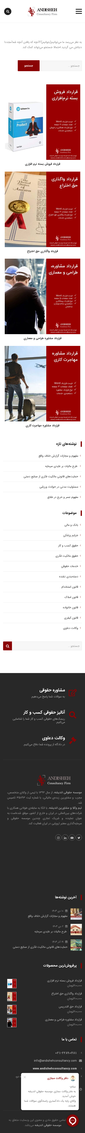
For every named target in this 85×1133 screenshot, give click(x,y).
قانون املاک (71, 597)
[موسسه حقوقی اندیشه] (42, 11)
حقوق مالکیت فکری (66, 556)
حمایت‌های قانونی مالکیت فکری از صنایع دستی (51, 476)
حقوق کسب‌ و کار (68, 545)
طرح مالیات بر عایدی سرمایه (61, 466)
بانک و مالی (71, 525)
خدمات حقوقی (69, 566)
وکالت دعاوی (70, 628)
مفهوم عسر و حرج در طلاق (62, 497)
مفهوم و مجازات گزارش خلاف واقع (58, 456)
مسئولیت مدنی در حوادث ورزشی (58, 487)
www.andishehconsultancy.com (55, 1068)
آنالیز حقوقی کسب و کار (44, 712)
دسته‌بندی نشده (68, 576)
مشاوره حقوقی (52, 690)
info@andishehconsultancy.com (55, 1061)
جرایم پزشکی (70, 535)
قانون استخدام (69, 587)
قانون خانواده (70, 607)
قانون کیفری (71, 617)
